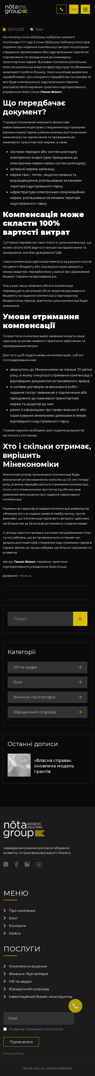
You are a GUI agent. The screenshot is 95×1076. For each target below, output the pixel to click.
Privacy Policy (13, 1053)
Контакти (17, 925)
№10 (23, 42)
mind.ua (25, 575)
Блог (40, 29)
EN (74, 9)
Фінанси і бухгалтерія (34, 697)
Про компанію (22, 910)
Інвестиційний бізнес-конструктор (40, 996)
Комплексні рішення (28, 966)
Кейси (15, 933)
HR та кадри (25, 667)
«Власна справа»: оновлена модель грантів (54, 766)
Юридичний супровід (34, 712)
